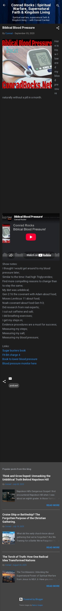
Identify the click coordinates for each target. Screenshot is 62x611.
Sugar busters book (14, 350)
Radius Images (37, 605)
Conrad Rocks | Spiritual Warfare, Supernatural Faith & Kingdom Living (31, 8)
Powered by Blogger (33, 599)
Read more (53, 505)
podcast (14, 385)
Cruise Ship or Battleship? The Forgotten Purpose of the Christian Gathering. (24, 518)
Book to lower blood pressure (19, 359)
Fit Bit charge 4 (11, 354)
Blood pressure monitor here (19, 363)
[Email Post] (10, 379)
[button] (58, 28)
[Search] (58, 6)
